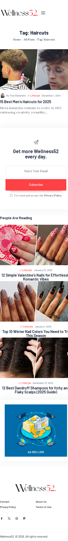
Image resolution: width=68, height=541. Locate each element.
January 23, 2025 (43, 270)
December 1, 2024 (51, 95)
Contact (4, 501)
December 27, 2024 (43, 382)
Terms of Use (43, 507)
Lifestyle (35, 95)
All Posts (29, 39)
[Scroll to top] (65, 538)
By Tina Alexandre (16, 95)
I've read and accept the (38, 195)
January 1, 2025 (43, 326)
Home (17, 39)
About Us (41, 501)
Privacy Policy (53, 195)
